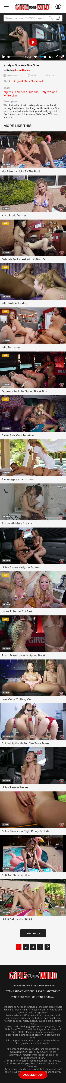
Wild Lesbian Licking (14, 303)
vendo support (20, 997)
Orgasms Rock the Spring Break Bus (24, 391)
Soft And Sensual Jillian (16, 875)
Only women (48, 92)
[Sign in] (58, 6)
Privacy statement (48, 991)
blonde (33, 92)
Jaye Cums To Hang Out (17, 699)
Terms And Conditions (20, 991)
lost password (20, 985)
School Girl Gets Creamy (17, 523)
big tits (8, 92)
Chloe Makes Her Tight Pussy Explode (25, 831)
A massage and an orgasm (18, 479)
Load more (33, 933)
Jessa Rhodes (22, 70)
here (12, 1060)
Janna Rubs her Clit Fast (17, 611)
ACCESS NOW (33, 1075)
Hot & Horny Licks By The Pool (21, 171)
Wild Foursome (11, 347)
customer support (43, 985)
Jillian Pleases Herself (15, 787)
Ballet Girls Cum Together (18, 435)
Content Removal (43, 997)
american (21, 92)
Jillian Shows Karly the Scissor (21, 567)
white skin (10, 95)
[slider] (15, 57)
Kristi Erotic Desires (14, 215)
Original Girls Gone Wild (29, 81)
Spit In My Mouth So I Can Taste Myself (26, 743)
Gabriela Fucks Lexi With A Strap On (24, 259)
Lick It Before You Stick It (17, 919)
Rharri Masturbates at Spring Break (23, 655)
